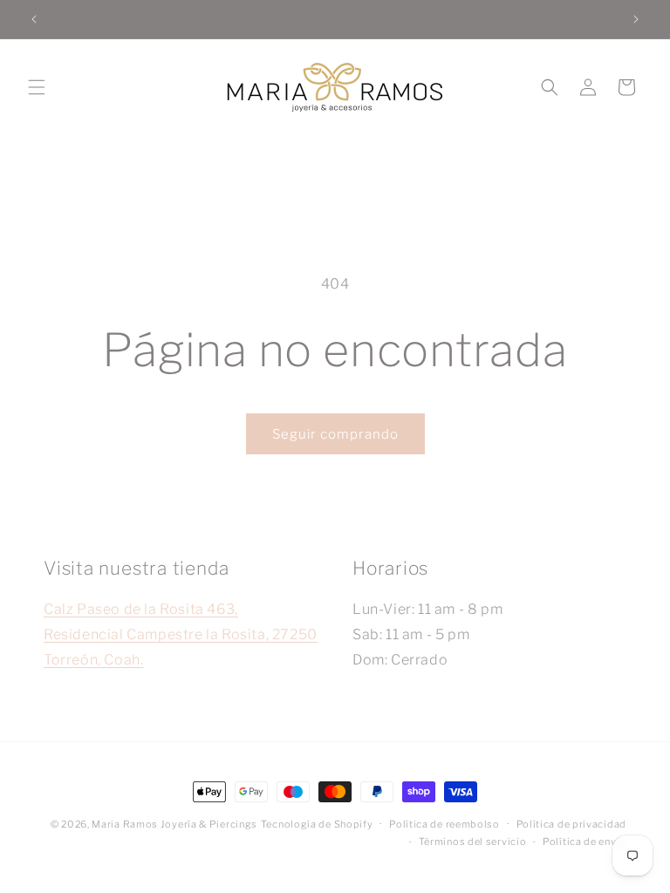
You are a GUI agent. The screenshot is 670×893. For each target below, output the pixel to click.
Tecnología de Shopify (317, 824)
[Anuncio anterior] (34, 19)
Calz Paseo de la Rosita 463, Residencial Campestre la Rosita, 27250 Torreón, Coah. (181, 634)
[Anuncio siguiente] (636, 19)
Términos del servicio (473, 841)
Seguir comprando (335, 434)
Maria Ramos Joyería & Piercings (174, 824)
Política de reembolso (444, 824)
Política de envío (584, 841)
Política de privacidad (571, 824)
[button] (36, 87)
